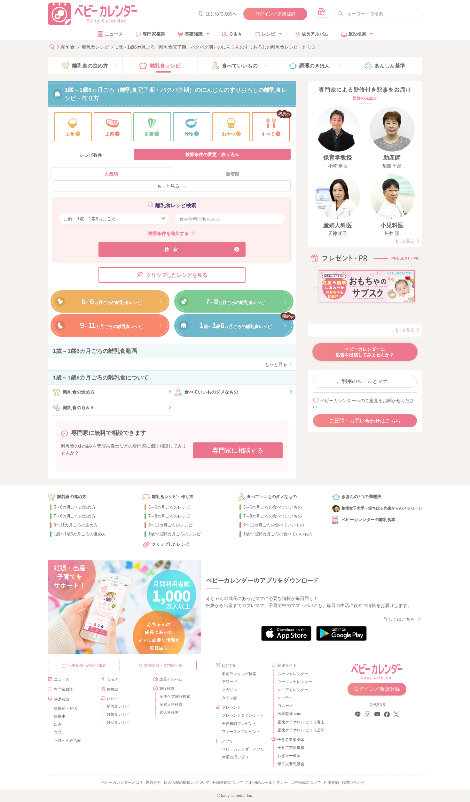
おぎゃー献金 (289, 755)
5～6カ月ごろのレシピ (169, 507)
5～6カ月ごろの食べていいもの (272, 507)
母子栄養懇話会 (291, 764)
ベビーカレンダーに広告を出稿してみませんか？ (365, 351)
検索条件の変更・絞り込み (212, 154)
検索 (172, 249)
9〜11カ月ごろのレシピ (170, 525)
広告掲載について (305, 782)
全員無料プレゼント (239, 723)
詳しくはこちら (399, 619)
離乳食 (68, 47)
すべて (268, 133)
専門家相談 (154, 33)
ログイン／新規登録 (275, 13)
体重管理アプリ (235, 757)
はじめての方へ (221, 13)
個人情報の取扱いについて (187, 782)
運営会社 (153, 782)
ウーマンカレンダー (295, 682)
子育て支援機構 (291, 747)
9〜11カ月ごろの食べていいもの (273, 525)
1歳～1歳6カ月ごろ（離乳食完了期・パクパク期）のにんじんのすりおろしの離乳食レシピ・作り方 (216, 47)
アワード (229, 682)
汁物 (188, 133)
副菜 (149, 133)
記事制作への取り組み (87, 665)
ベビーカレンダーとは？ (122, 782)
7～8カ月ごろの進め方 (75, 516)
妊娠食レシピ (118, 714)
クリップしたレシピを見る (177, 275)
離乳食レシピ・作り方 (172, 496)
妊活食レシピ (118, 722)
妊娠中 (60, 716)
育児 (58, 732)
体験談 (112, 689)
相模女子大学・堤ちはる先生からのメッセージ (381, 508)
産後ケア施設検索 (175, 696)
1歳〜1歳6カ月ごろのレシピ (174, 534)
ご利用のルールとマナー (365, 381)
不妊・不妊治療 (67, 740)
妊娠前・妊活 (65, 708)
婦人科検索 (169, 712)
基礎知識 (194, 33)
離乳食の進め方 (79, 391)
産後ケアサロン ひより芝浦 (300, 730)
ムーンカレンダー (293, 674)
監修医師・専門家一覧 (163, 665)
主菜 (109, 133)
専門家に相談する (237, 450)
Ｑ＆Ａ (235, 33)
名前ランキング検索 (239, 674)
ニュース (114, 33)
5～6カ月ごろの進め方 (75, 507)
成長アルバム (315, 33)
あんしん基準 (389, 65)
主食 (70, 133)
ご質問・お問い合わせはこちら (365, 421)
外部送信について (227, 782)
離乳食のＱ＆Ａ (78, 407)
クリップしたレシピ (170, 544)
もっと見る (168, 186)
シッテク (285, 698)
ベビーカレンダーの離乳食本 (368, 519)
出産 (58, 724)
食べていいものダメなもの (211, 391)
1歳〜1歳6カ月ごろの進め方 (80, 534)
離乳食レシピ (95, 47)
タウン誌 (229, 698)
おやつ (228, 133)
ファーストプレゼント (241, 731)
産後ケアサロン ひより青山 (300, 722)
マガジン (229, 690)
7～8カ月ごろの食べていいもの (272, 516)
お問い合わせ (352, 782)
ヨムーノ (285, 706)
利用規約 (331, 782)
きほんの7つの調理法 (361, 496)
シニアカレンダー (293, 690)
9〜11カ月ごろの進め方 (76, 525)
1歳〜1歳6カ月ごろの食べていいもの (277, 534)
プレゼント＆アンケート (243, 715)
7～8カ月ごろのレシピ (169, 516)
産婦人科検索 (171, 704)
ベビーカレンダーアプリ (243, 749)
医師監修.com (289, 714)
